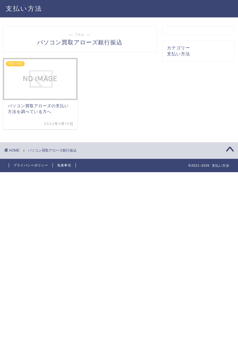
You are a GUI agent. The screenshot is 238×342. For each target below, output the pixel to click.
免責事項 (64, 165)
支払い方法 (24, 8)
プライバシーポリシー (30, 165)
